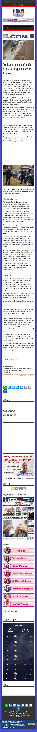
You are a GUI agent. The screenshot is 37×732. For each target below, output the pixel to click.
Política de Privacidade (8, 727)
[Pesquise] (32, 1)
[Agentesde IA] (18, 38)
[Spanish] (15, 416)
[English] (5, 416)
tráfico (17, 137)
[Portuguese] (12, 416)
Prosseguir (31, 724)
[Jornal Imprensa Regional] (18, 14)
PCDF (24, 82)
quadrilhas (26, 252)
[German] (8, 416)
